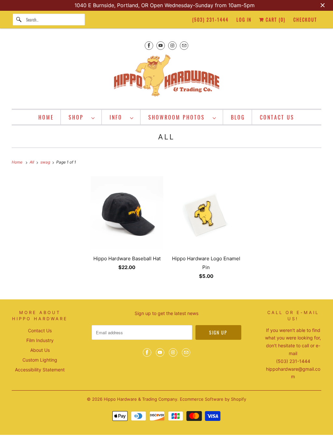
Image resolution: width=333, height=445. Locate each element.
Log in (243, 19)
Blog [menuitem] (238, 117)
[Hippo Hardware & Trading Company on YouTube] (160, 45)
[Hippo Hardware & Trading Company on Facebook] (149, 45)
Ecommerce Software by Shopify (213, 399)
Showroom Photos (178, 117)
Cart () (275, 19)
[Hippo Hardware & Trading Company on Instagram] (172, 45)
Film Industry (40, 340)
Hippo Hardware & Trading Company (140, 399)
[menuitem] (82, 117)
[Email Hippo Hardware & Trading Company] (184, 45)
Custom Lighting (39, 360)
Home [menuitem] (46, 117)
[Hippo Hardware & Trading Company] (167, 77)
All (166, 137)
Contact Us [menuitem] (277, 117)
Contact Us (40, 330)
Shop (78, 117)
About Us (40, 350)
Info (118, 117)
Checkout (305, 19)
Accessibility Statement (40, 369)
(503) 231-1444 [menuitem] (210, 19)
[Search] (19, 19)
